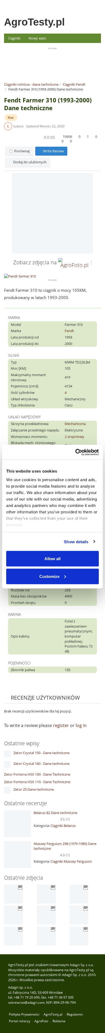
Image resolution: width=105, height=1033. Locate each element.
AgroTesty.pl (34, 22)
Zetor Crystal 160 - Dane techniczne (41, 763)
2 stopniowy (74, 436)
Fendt (69, 330)
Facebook (97, 5)
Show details (76, 541)
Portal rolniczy (19, 1021)
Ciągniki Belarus (63, 825)
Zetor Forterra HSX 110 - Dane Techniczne (37, 781)
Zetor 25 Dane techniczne (33, 789)
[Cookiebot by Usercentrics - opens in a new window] (75, 452)
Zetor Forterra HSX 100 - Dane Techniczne (37, 774)
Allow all (52, 558)
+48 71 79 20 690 (27, 997)
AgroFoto (41, 1021)
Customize (49, 576)
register (61, 725)
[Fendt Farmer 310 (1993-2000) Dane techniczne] (52, 213)
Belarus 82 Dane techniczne (55, 812)
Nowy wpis (37, 38)
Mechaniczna (75, 423)
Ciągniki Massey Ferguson (71, 861)
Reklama (58, 1021)
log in (81, 725)
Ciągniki (14, 38)
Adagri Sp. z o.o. (82, 965)
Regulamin (75, 1014)
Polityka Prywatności (24, 1014)
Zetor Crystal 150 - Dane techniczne (41, 752)
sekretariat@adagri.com (26, 1002)
